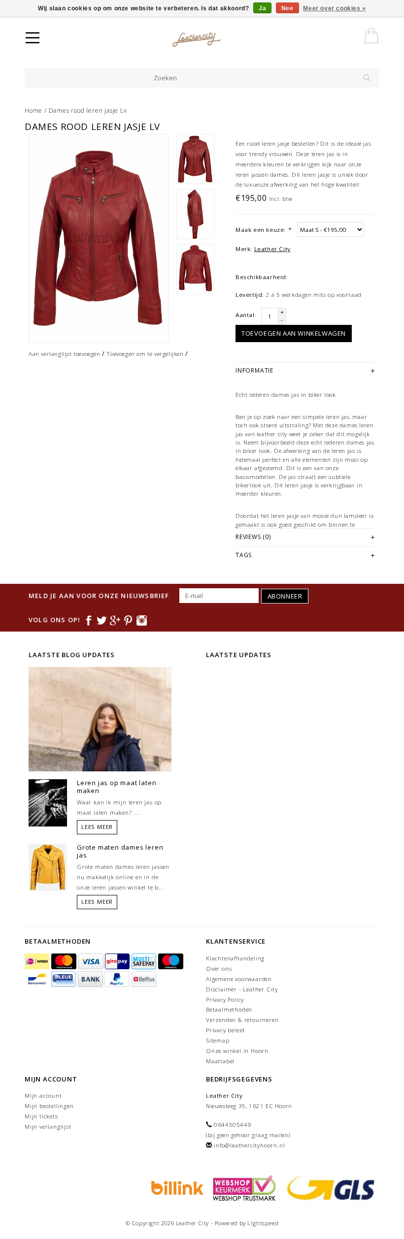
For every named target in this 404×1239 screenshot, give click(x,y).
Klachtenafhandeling (235, 958)
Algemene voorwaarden (239, 979)
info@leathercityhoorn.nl (249, 1145)
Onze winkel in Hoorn (237, 1050)
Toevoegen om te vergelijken (144, 353)
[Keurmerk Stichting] (243, 1187)
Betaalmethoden (229, 1009)
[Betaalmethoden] (38, 961)
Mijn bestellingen (49, 1106)
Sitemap (218, 1040)
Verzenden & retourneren (242, 1019)
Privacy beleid (225, 1030)
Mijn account (43, 1095)
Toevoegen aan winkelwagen (293, 333)
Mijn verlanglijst (48, 1126)
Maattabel (220, 1061)
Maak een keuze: (263, 229)
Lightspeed (262, 1223)
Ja (262, 8)
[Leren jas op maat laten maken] (48, 802)
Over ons (219, 968)
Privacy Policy (225, 999)
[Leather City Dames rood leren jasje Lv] (98, 238)
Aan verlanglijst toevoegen (65, 353)
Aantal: (246, 314)
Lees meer (97, 826)
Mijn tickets (41, 1116)
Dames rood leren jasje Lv (88, 110)
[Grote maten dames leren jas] (48, 866)
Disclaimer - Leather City (242, 989)
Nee (287, 8)
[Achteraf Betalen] (176, 1187)
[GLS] (328, 1187)
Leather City (272, 249)
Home (33, 110)
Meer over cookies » (334, 8)
